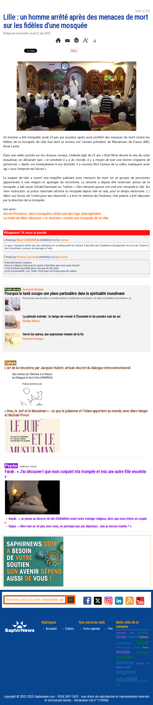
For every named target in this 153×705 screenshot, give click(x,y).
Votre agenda (91, 629)
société (126, 679)
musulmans (124, 657)
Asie (132, 633)
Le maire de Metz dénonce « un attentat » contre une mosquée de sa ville (55, 218)
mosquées (142, 653)
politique (125, 662)
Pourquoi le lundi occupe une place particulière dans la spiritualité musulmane (65, 293)
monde (123, 652)
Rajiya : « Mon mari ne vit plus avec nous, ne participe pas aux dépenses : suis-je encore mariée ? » (70, 526)
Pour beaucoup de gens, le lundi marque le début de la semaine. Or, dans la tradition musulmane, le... (78, 298)
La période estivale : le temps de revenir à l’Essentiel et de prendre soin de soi (71, 316)
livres (146, 647)
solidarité (143, 680)
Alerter (65, 240)
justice (137, 647)
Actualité (51, 629)
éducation (143, 632)
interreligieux (124, 643)
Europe (121, 637)
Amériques (121, 633)
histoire (144, 637)
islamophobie (123, 647)
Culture (69, 629)
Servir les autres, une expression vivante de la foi (53, 334)
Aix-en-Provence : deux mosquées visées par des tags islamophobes (52, 214)
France (133, 636)
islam (142, 642)
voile (118, 685)
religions (126, 672)
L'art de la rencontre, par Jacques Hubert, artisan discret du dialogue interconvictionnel (67, 368)
